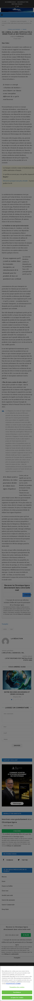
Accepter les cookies (17, 997)
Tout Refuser (17, 992)
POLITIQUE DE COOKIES (13, 983)
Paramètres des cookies (17, 987)
